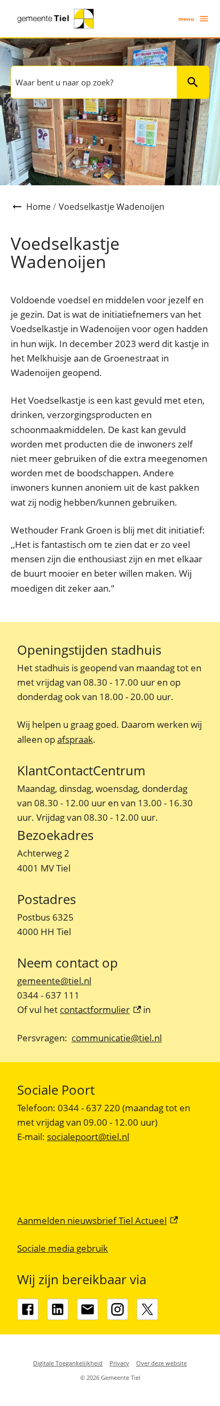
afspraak (75, 739)
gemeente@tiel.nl (54, 981)
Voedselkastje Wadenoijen (111, 207)
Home (38, 207)
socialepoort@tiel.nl (88, 1136)
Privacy (119, 1363)
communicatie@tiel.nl (117, 1038)
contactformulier (100, 1009)
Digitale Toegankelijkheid (68, 1363)
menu (186, 18)
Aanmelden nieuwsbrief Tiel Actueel (97, 1220)
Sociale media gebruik (62, 1248)
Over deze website (161, 1363)
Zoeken (193, 82)
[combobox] (93, 82)
